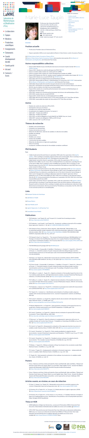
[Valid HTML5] (48, 434)
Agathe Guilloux (76, 180)
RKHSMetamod (55, 245)
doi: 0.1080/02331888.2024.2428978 (59, 225)
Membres (8, 38)
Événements (9, 52)
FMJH (62, 70)
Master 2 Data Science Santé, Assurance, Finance (40, 58)
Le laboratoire (9, 31)
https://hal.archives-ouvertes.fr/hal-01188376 (43, 391)
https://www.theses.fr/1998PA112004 (45, 415)
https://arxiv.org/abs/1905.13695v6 (71, 240)
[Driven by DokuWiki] (62, 434)
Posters (70, 27)
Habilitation (76, 406)
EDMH (48, 158)
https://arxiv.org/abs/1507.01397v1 (44, 283)
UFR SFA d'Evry (58, 77)
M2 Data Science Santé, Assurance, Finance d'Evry (40, 56)
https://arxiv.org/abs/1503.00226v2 (60, 276)
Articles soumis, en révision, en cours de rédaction (75, 29)
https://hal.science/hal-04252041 (40, 377)
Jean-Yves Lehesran (75, 168)
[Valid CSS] (55, 434)
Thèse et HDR (71, 31)
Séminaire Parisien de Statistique (36, 194)
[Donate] (33, 434)
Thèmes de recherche (73, 21)
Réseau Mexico (31, 201)
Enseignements (10, 48)
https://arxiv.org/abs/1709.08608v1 (40, 269)
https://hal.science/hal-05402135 (40, 220)
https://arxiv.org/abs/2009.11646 (68, 386)
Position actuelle (72, 16)
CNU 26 (80, 75)
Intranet (8, 69)
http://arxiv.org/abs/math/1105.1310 (54, 288)
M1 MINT (71, 80)
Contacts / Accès (8, 74)
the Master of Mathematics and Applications (43, 82)
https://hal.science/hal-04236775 (40, 369)
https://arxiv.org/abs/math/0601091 (40, 341)
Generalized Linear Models (34, 211)
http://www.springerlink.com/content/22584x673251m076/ (47, 302)
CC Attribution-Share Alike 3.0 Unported (66, 432)
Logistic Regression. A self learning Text (38, 208)
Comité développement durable (10, 59)
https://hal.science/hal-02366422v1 (40, 242)
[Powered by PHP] (40, 434)
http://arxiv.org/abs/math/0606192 (40, 309)
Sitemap (78, 1)
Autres (70, 19)
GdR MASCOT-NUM (32, 197)
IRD (37, 177)
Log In (84, 1)
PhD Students (71, 22)
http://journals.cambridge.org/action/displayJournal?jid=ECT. (47, 316)
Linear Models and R (32, 204)
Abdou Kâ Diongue (36, 170)
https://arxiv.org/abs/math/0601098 (40, 334)
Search (83, 3)
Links (69, 24)
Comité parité (9, 65)
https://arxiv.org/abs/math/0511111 (70, 328)
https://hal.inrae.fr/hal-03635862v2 (53, 232)
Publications (71, 25)
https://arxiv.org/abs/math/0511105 (42, 322)
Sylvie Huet (75, 160)
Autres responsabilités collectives (76, 17)
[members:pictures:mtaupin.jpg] (31, 31)
